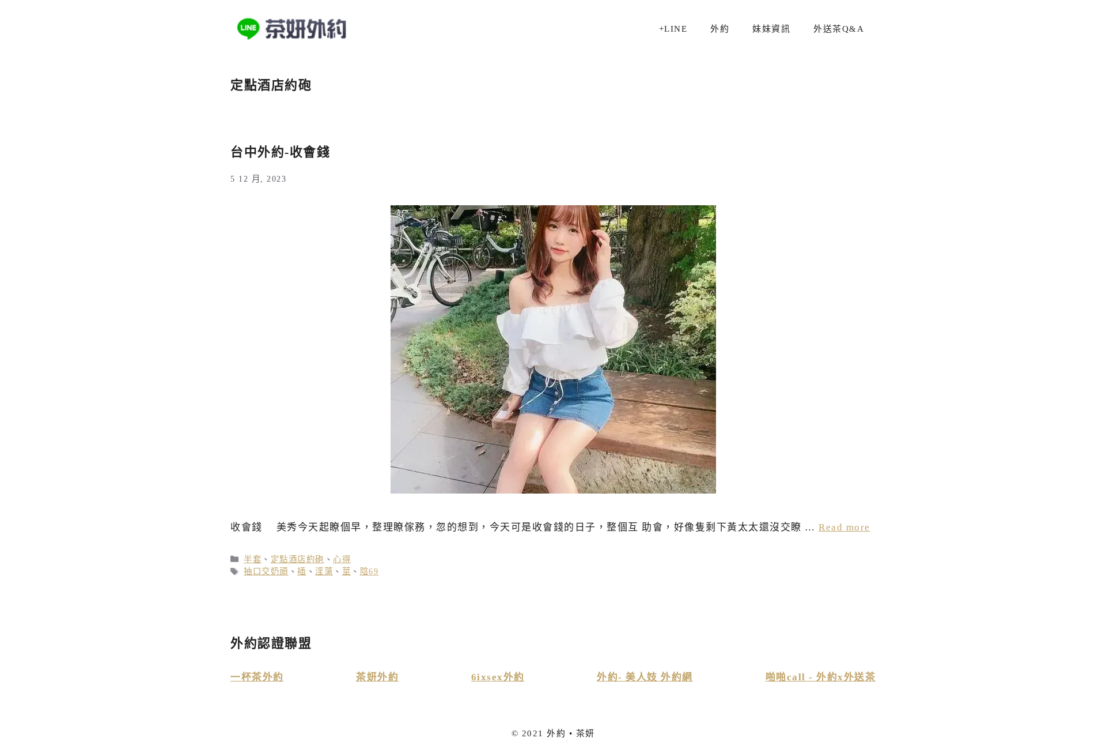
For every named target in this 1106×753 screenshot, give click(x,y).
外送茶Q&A (838, 28)
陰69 (369, 571)
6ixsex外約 (498, 677)
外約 (719, 28)
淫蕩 (324, 571)
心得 (342, 559)
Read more (844, 527)
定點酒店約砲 (297, 559)
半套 (253, 559)
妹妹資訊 (771, 28)
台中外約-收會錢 (280, 152)
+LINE (673, 28)
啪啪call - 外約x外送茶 (821, 677)
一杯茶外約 (257, 677)
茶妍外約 (377, 677)
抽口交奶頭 (266, 571)
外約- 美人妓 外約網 (645, 677)
